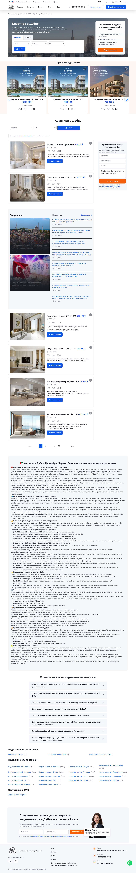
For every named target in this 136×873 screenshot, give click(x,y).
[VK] (10, 861)
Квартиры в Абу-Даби (57, 754)
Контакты (46, 2)
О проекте (36, 2)
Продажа (17, 37)
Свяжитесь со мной (79, 832)
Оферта (55, 2)
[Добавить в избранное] (43, 68)
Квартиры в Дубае (15, 754)
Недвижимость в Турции (79, 767)
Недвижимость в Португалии (111, 772)
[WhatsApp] (129, 863)
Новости (57, 215)
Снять (50, 7)
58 (59, 446)
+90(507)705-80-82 (104, 857)
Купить (40, 7)
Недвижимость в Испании (49, 767)
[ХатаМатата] (12, 851)
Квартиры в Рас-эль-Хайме (100, 754)
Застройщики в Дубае (17, 795)
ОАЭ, (25, 105)
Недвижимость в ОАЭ (48, 780)
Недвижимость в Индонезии (20, 772)
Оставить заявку (95, 7)
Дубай (30, 105)
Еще (58, 7)
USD (99, 2)
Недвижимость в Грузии (79, 780)
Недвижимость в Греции (79, 776)
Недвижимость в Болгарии (19, 767)
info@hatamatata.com (105, 863)
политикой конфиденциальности (110, 187)
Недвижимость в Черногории (111, 765)
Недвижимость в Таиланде (80, 772)
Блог (52, 848)
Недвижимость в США (17, 780)
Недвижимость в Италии (49, 772)
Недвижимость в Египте (48, 784)
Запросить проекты (110, 50)
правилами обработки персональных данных (111, 185)
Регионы (30, 7)
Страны (20, 7)
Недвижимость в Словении (19, 784)
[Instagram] (16, 861)
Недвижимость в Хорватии (50, 776)
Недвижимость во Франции (110, 776)
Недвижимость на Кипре (18, 776)
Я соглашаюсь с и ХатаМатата (111, 186)
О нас (53, 856)
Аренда (28, 37)
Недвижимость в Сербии (109, 780)
